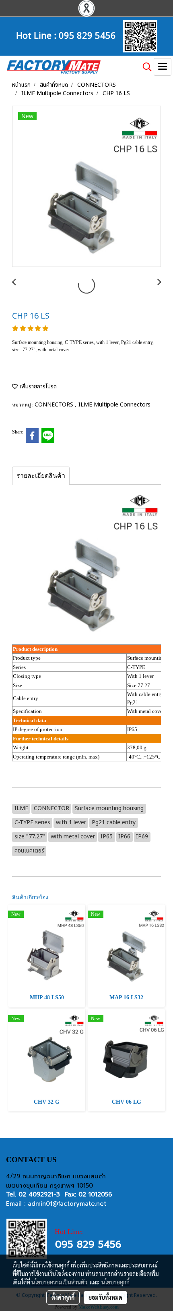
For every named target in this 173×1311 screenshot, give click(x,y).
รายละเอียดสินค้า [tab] (40, 475)
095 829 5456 (87, 34)
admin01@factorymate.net (67, 1203)
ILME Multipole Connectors (114, 404)
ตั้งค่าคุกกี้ (62, 1297)
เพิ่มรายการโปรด (37, 386)
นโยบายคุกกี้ (115, 1282)
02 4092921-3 (39, 1194)
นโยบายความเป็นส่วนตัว (59, 1282)
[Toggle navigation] (162, 67)
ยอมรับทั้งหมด (105, 1297)
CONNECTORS (55, 404)
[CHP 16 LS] (86, 186)
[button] (144, 67)
